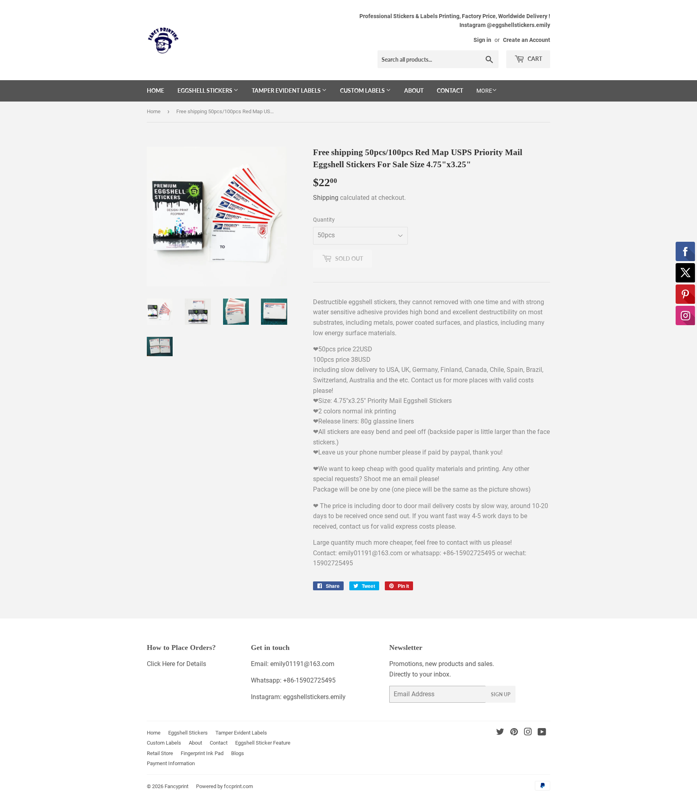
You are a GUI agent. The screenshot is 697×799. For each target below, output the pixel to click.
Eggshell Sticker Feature (262, 743)
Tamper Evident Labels (287, 90)
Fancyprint (176, 786)
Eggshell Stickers (205, 90)
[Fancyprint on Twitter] (500, 733)
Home (155, 90)
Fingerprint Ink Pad (202, 753)
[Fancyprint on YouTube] (542, 733)
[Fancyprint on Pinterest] (514, 733)
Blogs (237, 753)
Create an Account (526, 40)
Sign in (482, 40)
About (414, 90)
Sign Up (500, 694)
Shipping (325, 197)
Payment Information (171, 763)
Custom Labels (363, 90)
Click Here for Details (176, 664)
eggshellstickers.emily (314, 697)
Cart (534, 58)
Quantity (324, 219)
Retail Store (160, 753)
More (484, 90)
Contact (450, 90)
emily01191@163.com (302, 664)
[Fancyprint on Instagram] (528, 733)
